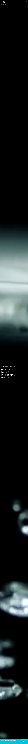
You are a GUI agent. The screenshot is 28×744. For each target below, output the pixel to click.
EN (18, 1)
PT (16, 1)
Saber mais (3, 377)
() (23, 1)
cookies (8, 740)
